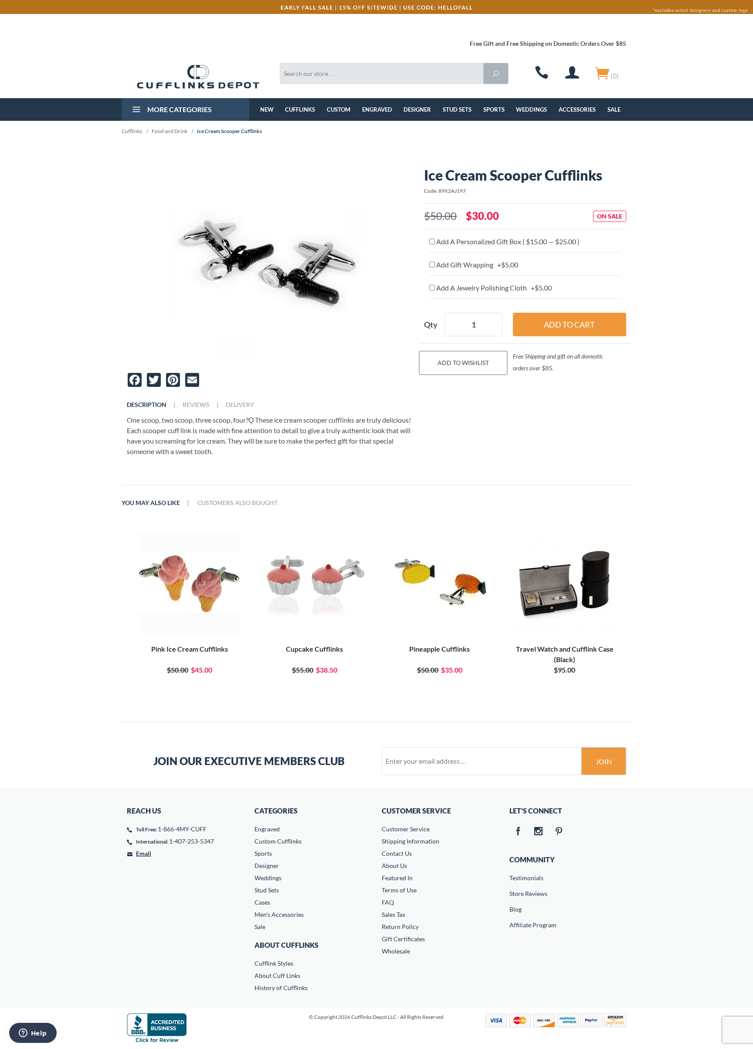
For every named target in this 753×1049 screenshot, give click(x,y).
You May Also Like (151, 502)
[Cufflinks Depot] (198, 77)
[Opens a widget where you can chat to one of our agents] (33, 1034)
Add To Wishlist (463, 362)
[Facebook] (518, 832)
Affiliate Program (515, 925)
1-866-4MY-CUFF (182, 829)
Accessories (577, 109)
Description (146, 404)
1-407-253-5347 (191, 841)
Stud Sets (457, 109)
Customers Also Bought (237, 502)
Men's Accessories (279, 914)
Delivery (240, 404)
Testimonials (515, 878)
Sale (614, 109)
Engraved (377, 109)
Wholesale (396, 951)
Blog (515, 909)
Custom (338, 109)
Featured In (397, 878)
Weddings (531, 109)
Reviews (196, 404)
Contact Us (397, 853)
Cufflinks (300, 109)
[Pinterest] (559, 832)
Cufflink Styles (273, 963)
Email (143, 853)
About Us (394, 865)
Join (604, 761)
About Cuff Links (277, 975)
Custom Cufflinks (278, 841)
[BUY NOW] (189, 583)
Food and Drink (169, 131)
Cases (262, 902)
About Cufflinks (286, 945)
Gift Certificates (403, 939)
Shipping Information (410, 841)
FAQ (388, 902)
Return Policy (400, 926)
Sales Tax (393, 914)
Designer (417, 109)
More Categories (179, 109)
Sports (494, 109)
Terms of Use (399, 890)
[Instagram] (538, 832)
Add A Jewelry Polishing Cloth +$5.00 (493, 288)
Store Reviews (515, 893)
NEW (267, 109)
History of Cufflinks (281, 987)
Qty (431, 324)
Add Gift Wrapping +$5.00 (476, 264)
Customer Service (406, 829)
